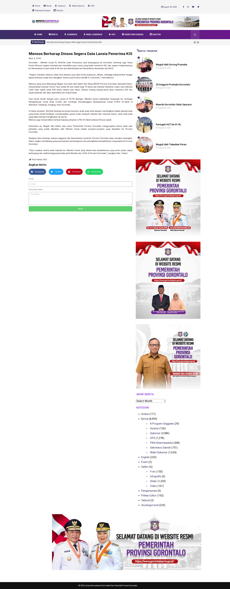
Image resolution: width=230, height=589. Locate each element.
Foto (153, 471)
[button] (194, 42)
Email (31, 179)
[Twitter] (198, 7)
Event (144, 462)
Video (153, 486)
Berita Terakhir (147, 51)
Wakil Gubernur (159, 452)
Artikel (145, 414)
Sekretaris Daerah (160, 447)
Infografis (155, 476)
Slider (153, 481)
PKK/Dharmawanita (161, 442)
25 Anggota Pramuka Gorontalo (173, 84)
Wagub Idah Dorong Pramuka (171, 64)
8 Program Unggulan (162, 423)
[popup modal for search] (195, 34)
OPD (152, 438)
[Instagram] (188, 7)
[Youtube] (193, 7)
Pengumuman (149, 490)
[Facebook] (183, 7)
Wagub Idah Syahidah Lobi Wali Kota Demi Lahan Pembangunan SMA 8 (97, 42)
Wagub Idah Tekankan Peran (171, 144)
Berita (158, 62)
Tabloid (145, 500)
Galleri (145, 466)
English (145, 457)
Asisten (154, 428)
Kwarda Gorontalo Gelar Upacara (174, 104)
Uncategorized (149, 505)
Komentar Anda (35, 189)
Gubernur (155, 433)
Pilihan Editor (149, 495)
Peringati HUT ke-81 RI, (168, 124)
